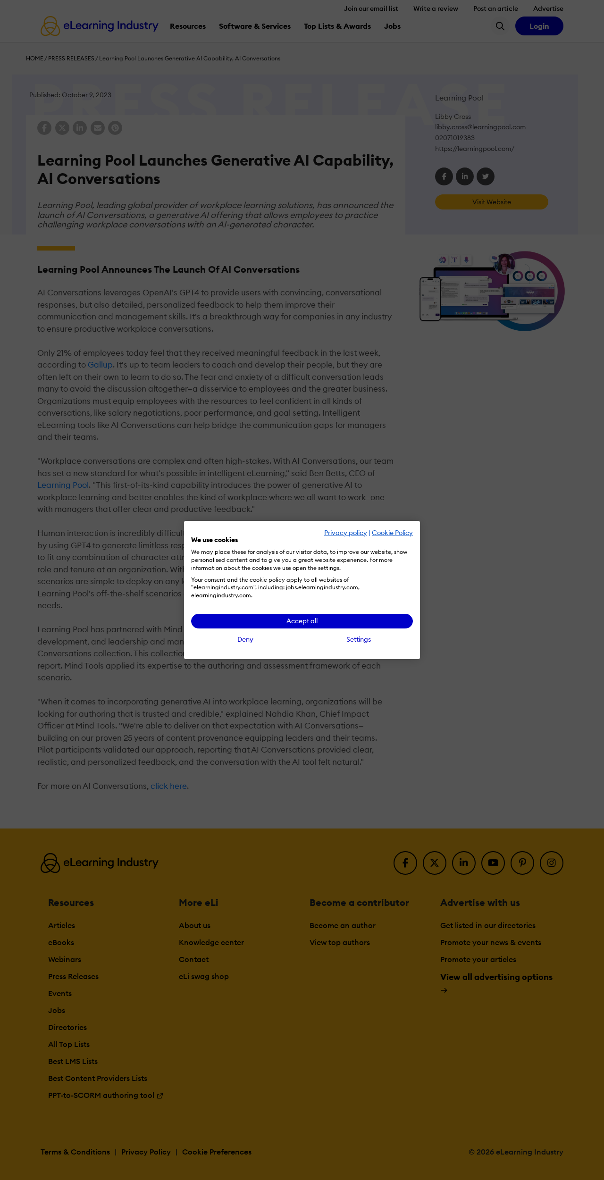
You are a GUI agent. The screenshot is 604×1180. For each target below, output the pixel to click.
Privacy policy (345, 532)
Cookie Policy (392, 532)
